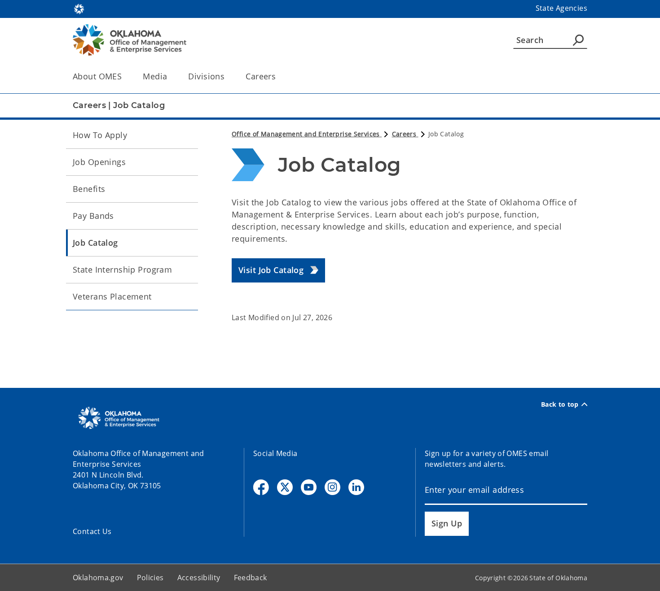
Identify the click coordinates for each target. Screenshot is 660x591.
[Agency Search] (578, 40)
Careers (261, 76)
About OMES (97, 76)
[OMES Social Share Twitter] (285, 487)
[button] (278, 270)
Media (155, 76)
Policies (150, 577)
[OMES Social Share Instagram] (332, 487)
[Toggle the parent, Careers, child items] (279, 76)
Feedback (250, 577)
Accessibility (198, 577)
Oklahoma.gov (98, 577)
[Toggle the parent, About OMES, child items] (125, 76)
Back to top (560, 404)
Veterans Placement (112, 296)
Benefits (89, 188)
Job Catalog (95, 242)
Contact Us (92, 531)
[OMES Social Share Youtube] (309, 487)
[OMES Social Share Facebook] (261, 487)
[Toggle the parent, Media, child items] (170, 76)
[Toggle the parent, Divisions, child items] (227, 76)
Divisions (206, 76)
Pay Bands (93, 215)
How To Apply (100, 135)
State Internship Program (122, 269)
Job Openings (99, 161)
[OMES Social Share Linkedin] (356, 487)
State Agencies (561, 8)
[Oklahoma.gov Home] (79, 8)
